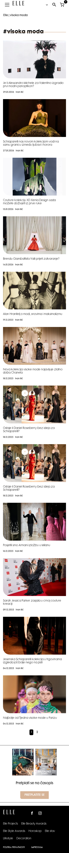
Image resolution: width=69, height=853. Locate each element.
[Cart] (62, 4)
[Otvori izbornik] (7, 4)
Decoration (23, 838)
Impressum (37, 847)
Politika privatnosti (14, 847)
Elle (5, 15)
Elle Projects (10, 824)
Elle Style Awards (14, 831)
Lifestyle (8, 838)
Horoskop (35, 831)
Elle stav (50, 831)
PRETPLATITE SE (34, 795)
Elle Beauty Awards (33, 824)
